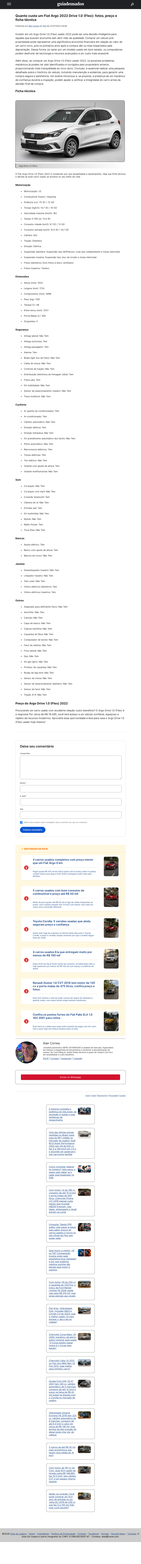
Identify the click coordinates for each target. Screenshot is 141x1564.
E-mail (23, 796)
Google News (118, 1533)
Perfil (45, 1058)
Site (21, 809)
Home (88, 1095)
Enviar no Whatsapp (70, 1077)
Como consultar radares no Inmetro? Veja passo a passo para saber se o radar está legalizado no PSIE (62, 1172)
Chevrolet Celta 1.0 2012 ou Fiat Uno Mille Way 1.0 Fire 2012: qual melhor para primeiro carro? (62, 1364)
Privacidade (113, 1095)
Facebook (94, 1533)
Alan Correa (34, 26)
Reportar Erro (102, 1095)
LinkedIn (78, 1058)
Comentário (25, 753)
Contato (55, 1058)
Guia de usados (18, 1533)
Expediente (43, 1533)
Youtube (132, 1533)
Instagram (66, 1058)
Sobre (93, 1095)
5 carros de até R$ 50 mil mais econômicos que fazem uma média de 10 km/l (62, 1451)
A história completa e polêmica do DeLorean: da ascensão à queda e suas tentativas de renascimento (62, 1114)
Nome (23, 783)
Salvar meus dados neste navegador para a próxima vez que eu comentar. (55, 822)
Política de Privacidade (63, 1533)
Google (105, 1533)
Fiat (44, 26)
